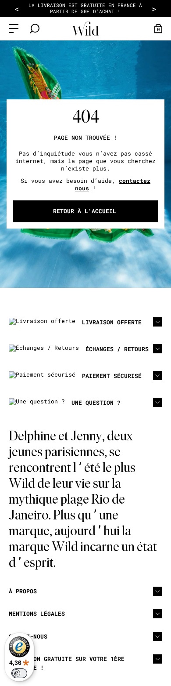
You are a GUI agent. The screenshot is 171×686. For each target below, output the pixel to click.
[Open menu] (13, 28)
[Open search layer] (34, 28)
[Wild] (85, 29)
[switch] (19, 673)
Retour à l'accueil (84, 211)
